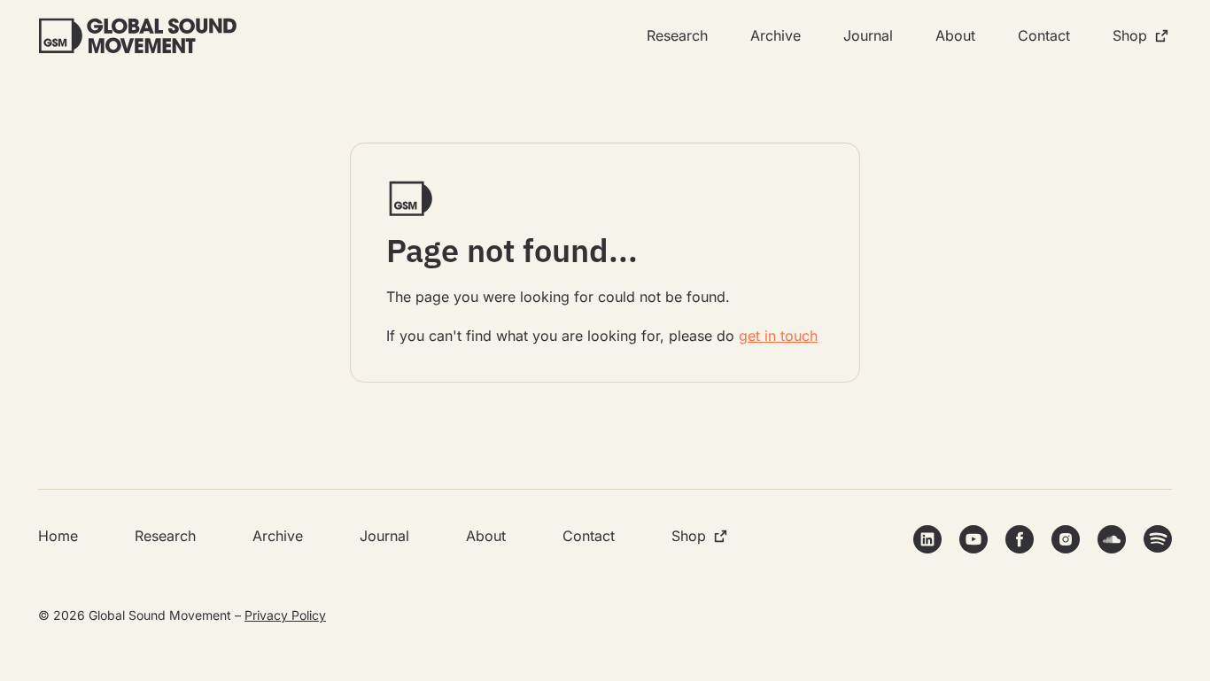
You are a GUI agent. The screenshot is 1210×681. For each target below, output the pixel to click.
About (955, 35)
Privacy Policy (285, 615)
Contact (1044, 35)
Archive (775, 35)
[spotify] (1158, 539)
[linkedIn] (927, 539)
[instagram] (1065, 539)
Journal (868, 35)
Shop (1130, 35)
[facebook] (1019, 539)
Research (677, 35)
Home (58, 536)
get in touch (778, 335)
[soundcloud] (1112, 539)
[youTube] (973, 539)
